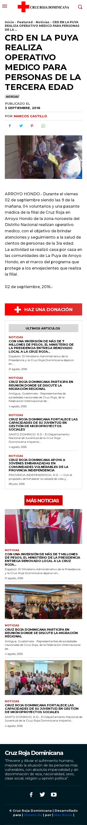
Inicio (9, 22)
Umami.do (33, 815)
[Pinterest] (32, 126)
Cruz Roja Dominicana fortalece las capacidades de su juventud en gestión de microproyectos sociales (43, 424)
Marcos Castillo (30, 116)
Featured (25, 22)
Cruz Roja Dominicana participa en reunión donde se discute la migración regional (41, 385)
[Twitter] (21, 126)
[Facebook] (9, 126)
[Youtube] (53, 795)
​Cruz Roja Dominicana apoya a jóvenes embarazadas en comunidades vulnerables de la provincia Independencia (38, 465)
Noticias (42, 22)
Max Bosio (63, 815)
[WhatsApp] (43, 126)
